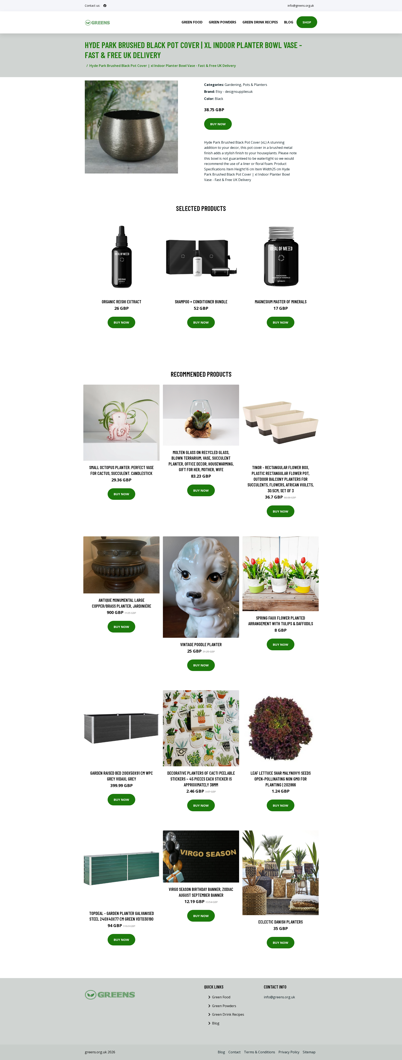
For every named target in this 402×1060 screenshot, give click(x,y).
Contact (234, 1052)
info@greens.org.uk (301, 6)
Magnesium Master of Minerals (281, 301)
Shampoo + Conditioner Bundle (201, 301)
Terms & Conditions (259, 1052)
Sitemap (309, 1052)
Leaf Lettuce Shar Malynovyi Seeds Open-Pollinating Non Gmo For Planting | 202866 (281, 778)
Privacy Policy (288, 1052)
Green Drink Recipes (260, 22)
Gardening (233, 84)
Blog (288, 22)
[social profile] (105, 6)
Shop (307, 22)
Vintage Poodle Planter (201, 644)
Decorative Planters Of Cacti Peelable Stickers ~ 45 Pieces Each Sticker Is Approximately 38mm (201, 778)
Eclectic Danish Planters (280, 921)
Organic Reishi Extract (121, 301)
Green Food (192, 22)
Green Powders (222, 22)
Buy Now (218, 124)
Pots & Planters (255, 84)
